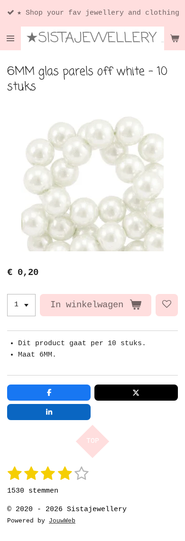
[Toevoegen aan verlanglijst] (167, 305)
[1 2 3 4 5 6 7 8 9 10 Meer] (21, 305)
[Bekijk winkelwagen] (174, 38)
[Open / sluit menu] (10, 38)
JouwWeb (62, 521)
